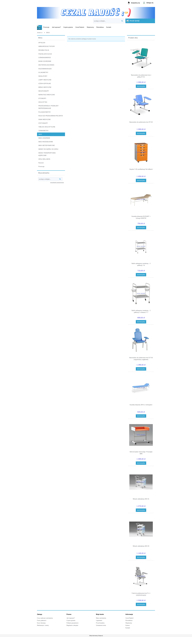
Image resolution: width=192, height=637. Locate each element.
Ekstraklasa (129, 620)
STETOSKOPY (43, 123)
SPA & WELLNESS (44, 159)
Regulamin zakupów (72, 625)
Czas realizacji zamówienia (45, 618)
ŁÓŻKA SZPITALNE (44, 83)
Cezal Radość (130, 618)
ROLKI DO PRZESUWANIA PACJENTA (50, 116)
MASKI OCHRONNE (44, 61)
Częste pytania (70, 620)
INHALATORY (42, 76)
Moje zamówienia (101, 618)
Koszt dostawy (41, 623)
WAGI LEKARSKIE (44, 138)
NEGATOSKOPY (43, 91)
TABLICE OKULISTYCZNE (46, 127)
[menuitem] (46, 27)
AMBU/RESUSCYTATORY (46, 46)
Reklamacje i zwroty (43, 625)
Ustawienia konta (101, 625)
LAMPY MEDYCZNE (44, 80)
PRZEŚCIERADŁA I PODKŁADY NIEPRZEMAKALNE (48, 107)
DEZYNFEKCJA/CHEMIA (46, 65)
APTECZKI (41, 42)
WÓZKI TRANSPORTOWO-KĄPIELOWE (47, 154)
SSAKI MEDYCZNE (44, 119)
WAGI (40, 134)
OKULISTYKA (42, 102)
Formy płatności (41, 620)
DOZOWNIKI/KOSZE (45, 69)
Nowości (41, 163)
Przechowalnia (100, 623)
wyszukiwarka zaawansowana (57, 182)
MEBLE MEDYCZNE (44, 87)
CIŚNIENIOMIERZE (44, 57)
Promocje (41, 166)
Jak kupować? (70, 618)
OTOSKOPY (42, 98)
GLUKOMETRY (43, 72)
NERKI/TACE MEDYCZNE (46, 94)
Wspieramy (129, 623)
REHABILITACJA (43, 50)
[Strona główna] (96, 12)
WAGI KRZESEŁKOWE (45, 141)
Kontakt (128, 628)
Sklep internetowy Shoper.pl (96, 635)
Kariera (128, 625)
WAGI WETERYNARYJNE (46, 145)
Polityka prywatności (72, 623)
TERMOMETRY (43, 130)
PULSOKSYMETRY (44, 112)
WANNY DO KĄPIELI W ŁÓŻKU (48, 149)
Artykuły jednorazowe (45, 54)
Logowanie (99, 620)
